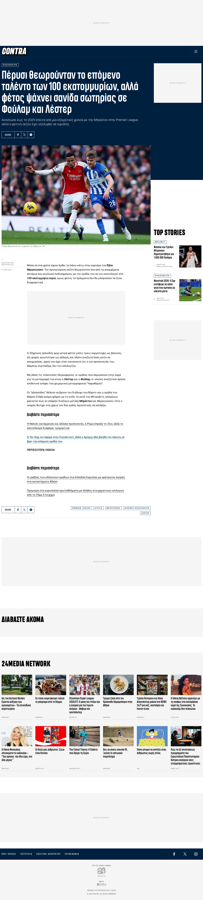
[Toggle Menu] (195, 51)
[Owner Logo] (101, 872)
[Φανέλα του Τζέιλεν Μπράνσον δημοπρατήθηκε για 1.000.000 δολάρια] (190, 256)
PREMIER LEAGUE (81, 508)
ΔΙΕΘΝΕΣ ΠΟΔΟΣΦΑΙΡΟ (137, 508)
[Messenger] (31, 134)
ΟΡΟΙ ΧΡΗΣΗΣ (9, 854)
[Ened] (101, 884)
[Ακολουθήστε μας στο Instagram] (195, 854)
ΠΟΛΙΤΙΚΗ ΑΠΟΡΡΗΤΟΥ (48, 854)
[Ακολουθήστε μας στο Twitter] (185, 854)
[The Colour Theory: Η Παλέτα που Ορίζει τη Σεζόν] (84, 736)
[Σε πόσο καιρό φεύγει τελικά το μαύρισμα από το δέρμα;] (50, 685)
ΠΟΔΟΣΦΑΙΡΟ (162, 276)
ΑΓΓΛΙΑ (98, 508)
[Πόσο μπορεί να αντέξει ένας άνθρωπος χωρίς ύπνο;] (152, 736)
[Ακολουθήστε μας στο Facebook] (174, 854)
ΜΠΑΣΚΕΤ (160, 242)
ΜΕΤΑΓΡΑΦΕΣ (114, 508)
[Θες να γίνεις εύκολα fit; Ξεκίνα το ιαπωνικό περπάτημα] (118, 736)
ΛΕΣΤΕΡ (145, 513)
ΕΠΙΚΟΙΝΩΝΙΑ (72, 854)
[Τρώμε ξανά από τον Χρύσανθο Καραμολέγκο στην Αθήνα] (118, 685)
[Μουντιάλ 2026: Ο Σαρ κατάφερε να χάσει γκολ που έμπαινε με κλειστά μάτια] (190, 290)
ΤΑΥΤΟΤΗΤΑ (26, 854)
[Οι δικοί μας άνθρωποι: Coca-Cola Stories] (50, 736)
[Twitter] (24, 134)
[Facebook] (18, 134)
